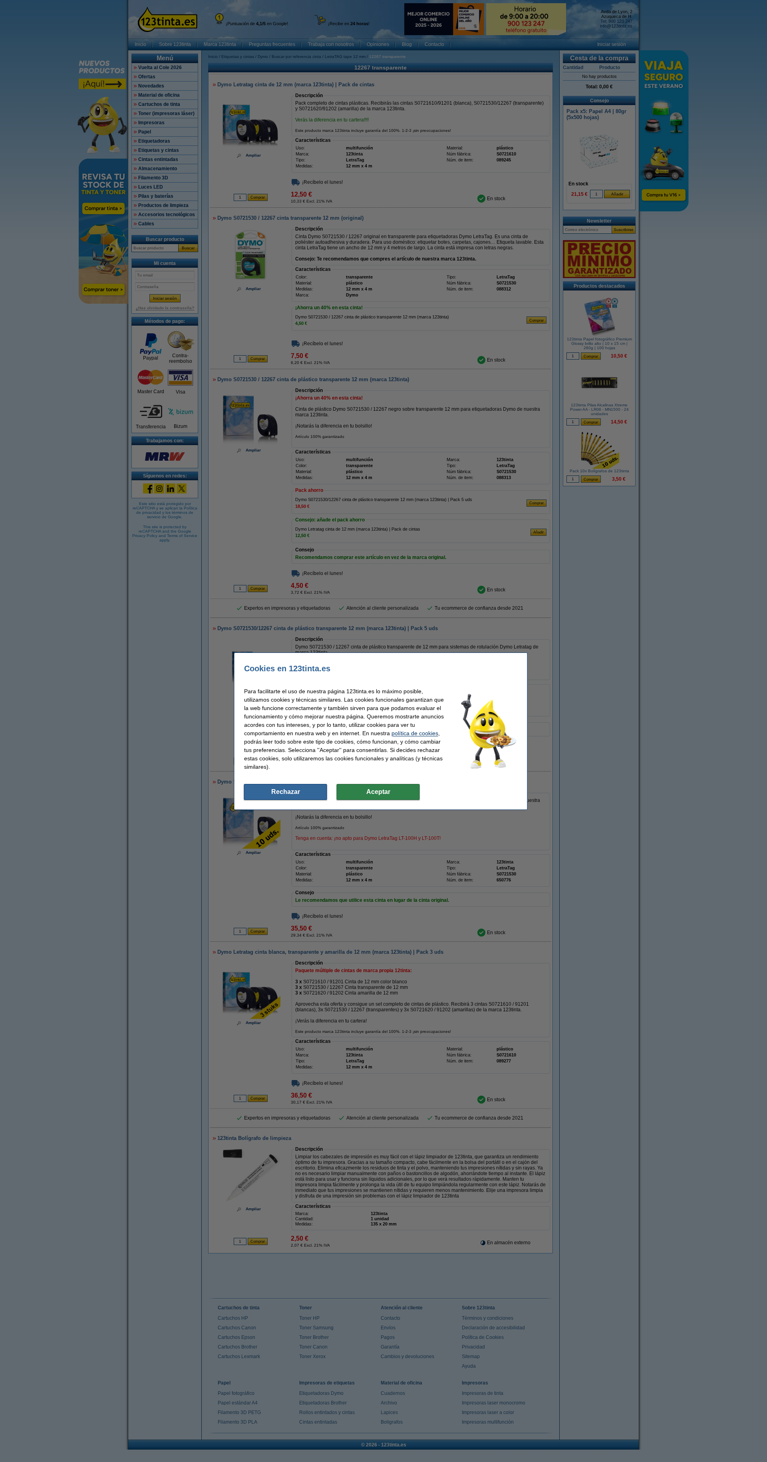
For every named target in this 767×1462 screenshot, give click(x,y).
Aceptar (378, 791)
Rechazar (285, 791)
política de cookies (414, 733)
